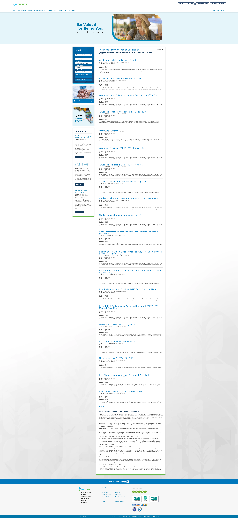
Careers (14, 10)
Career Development (22, 10)
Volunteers (118, 494)
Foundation (84, 502)
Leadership (83, 494)
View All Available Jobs (186, 3)
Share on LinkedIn (160, 49)
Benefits (30, 10)
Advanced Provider (81, 59)
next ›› (102, 56)
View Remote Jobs (80, 77)
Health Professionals (120, 490)
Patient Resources (106, 494)
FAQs (66, 10)
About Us (117, 499)
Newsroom (83, 500)
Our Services (105, 492)
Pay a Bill (104, 499)
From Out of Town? (120, 496)
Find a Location (105, 490)
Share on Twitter (159, 49)
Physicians (117, 492)
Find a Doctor (105, 487)
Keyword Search (78, 52)
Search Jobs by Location (82, 63)
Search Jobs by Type (81, 71)
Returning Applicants (219, 4)
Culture (54, 10)
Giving (103, 501)
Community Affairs (85, 498)
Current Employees (203, 4)
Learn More (80, 157)
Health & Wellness (106, 496)
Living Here (60, 10)
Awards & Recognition (86, 496)
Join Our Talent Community (219, 10)
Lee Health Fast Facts (86, 492)
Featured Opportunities (40, 11)
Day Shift (78, 67)
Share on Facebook (157, 49)
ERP (69, 10)
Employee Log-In (80, 79)
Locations (49, 10)
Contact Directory (119, 501)
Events (73, 10)
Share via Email (162, 49)
